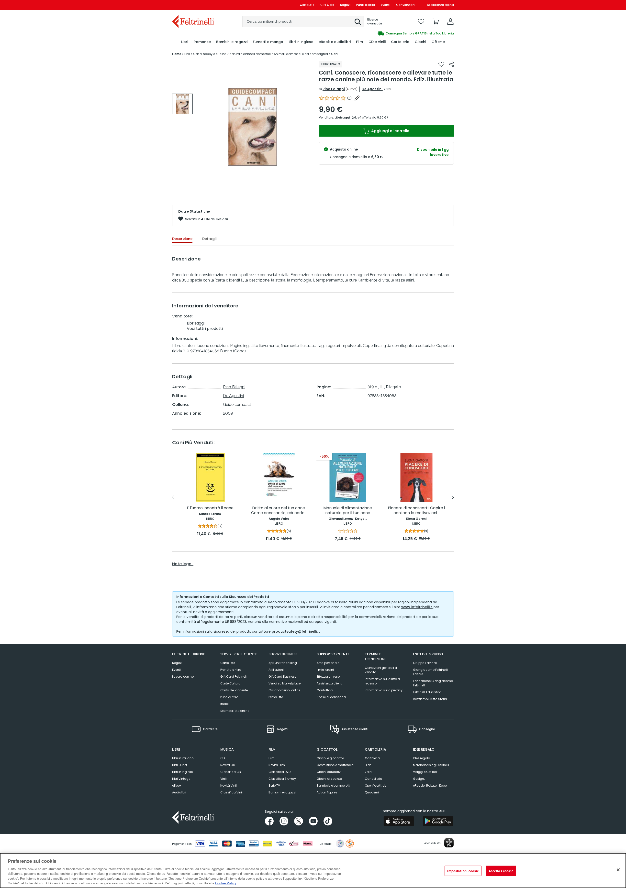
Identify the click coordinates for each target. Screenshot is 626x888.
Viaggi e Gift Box (425, 772)
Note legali (182, 564)
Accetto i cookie (501, 870)
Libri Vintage (181, 779)
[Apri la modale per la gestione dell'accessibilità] (449, 843)
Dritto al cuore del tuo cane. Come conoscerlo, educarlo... (279, 511)
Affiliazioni (276, 670)
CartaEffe (307, 5)
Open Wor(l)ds (375, 785)
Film (271, 758)
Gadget (419, 779)
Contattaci (325, 690)
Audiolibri (179, 792)
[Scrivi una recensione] (357, 98)
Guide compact (237, 404)
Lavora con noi (183, 676)
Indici (224, 704)
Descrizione (182, 238)
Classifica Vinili (231, 792)
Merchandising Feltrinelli (431, 765)
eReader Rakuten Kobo (430, 785)
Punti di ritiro (365, 5)
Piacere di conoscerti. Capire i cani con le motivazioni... (416, 511)
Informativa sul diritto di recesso (383, 681)
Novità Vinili (228, 785)
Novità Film (276, 765)
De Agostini (372, 89)
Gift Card (327, 5)
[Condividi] (451, 64)
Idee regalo (421, 758)
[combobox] (303, 21)
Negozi (345, 5)
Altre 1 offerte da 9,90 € (370, 117)
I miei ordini (325, 670)
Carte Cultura (230, 683)
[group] (383, 33)
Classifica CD (230, 772)
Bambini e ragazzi (282, 792)
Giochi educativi (329, 772)
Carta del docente (234, 690)
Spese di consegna (331, 697)
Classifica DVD (279, 772)
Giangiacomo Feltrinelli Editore (430, 672)
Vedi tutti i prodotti (205, 328)
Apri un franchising (282, 663)
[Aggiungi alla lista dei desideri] (441, 64)
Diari (368, 765)
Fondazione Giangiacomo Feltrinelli (433, 683)
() (349, 98)
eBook (176, 785)
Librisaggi (342, 117)
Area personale (328, 663)
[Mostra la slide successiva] (453, 497)
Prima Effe (275, 697)
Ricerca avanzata (374, 21)
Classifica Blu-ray (282, 779)
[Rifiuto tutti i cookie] (618, 870)
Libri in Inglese (182, 772)
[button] (358, 22)
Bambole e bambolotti (333, 785)
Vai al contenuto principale (193, 5)
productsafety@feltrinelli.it (296, 631)
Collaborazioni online (284, 690)
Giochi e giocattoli (330, 758)
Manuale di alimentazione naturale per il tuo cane (347, 511)
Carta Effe (227, 663)
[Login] (450, 21)
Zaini (368, 772)
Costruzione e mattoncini (335, 765)
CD (222, 758)
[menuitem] (185, 42)
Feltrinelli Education (427, 692)
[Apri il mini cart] (435, 21)
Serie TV (274, 785)
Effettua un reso (328, 676)
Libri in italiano (182, 758)
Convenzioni (405, 5)
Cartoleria (372, 758)
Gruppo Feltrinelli (425, 663)
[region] (313, 870)
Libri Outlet (179, 765)
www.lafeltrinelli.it (417, 607)
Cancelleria (373, 779)
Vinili (223, 779)
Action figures (327, 792)
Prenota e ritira (230, 670)
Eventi (385, 5)
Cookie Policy (225, 883)
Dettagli (209, 238)
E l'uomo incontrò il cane (210, 508)
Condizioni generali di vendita (381, 670)
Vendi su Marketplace (284, 683)
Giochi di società (329, 779)
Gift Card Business (282, 676)
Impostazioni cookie (463, 870)
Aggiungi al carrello (389, 130)
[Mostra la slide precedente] (173, 497)
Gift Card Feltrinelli (233, 676)
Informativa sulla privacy (383, 690)
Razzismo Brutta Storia (430, 699)
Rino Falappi (334, 89)
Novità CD (227, 765)
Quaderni (372, 792)
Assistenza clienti (440, 5)
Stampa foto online (234, 711)
